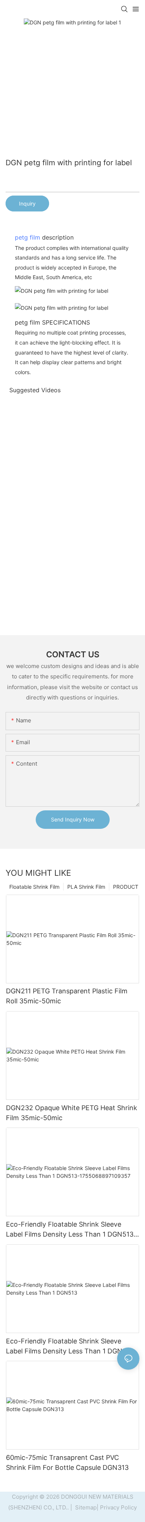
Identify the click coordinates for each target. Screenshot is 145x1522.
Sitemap (85, 1507)
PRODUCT (125, 887)
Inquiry (27, 203)
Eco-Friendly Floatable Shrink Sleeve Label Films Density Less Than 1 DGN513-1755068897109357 (71, 1229)
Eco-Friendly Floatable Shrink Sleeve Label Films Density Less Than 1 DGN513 (69, 1346)
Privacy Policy (118, 1507)
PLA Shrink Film (86, 887)
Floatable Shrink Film (34, 887)
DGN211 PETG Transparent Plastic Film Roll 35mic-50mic (67, 996)
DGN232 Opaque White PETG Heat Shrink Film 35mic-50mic (71, 1113)
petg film (27, 237)
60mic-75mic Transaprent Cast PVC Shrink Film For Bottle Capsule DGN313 (67, 1462)
